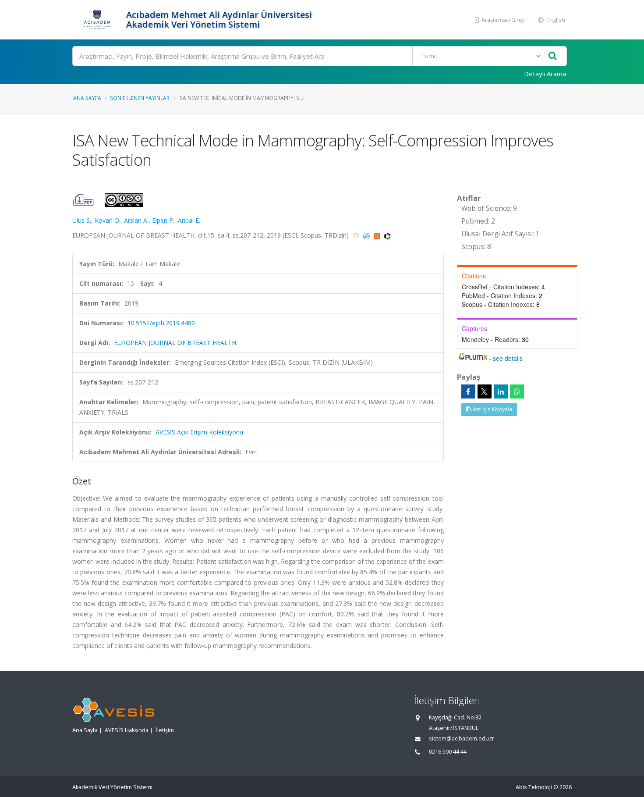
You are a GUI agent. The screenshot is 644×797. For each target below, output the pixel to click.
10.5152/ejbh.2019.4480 (161, 323)
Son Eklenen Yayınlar (140, 97)
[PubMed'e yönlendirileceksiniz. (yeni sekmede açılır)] (367, 235)
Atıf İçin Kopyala (491, 409)
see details (508, 358)
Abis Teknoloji (534, 787)
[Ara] (553, 56)
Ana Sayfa (87, 97)
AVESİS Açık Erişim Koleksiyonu (199, 432)
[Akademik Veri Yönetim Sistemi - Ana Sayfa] (98, 19)
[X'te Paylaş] (485, 391)
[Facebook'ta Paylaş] (468, 391)
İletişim (165, 730)
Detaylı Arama (545, 73)
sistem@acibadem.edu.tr (461, 738)
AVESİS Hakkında (127, 730)
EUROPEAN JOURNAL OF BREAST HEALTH (175, 342)
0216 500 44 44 (448, 751)
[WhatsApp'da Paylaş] (517, 391)
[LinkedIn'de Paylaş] (501, 391)
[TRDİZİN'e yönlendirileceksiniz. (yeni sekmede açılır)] (357, 235)
